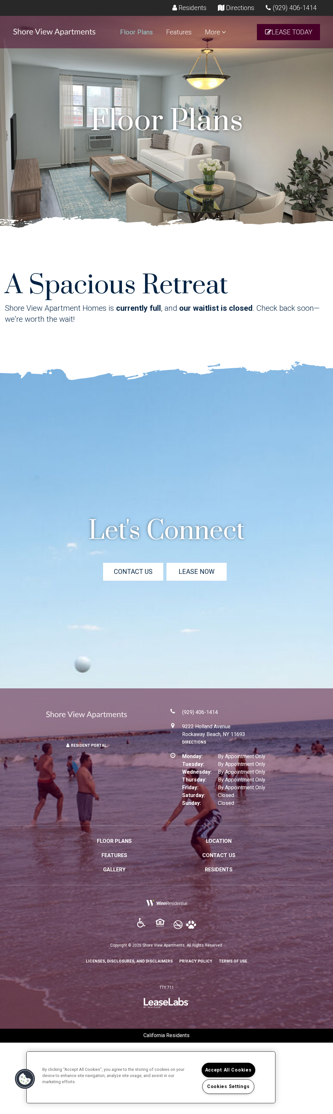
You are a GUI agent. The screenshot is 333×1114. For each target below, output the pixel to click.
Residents (219, 869)
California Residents (166, 1035)
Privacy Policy (195, 961)
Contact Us (133, 571)
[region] (151, 1077)
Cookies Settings (228, 1086)
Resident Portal (89, 745)
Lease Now (197, 571)
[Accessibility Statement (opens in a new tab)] (144, 925)
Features (179, 32)
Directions (194, 742)
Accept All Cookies (228, 1070)
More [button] (213, 32)
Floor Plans (136, 32)
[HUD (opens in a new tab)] (163, 925)
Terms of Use (233, 961)
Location (219, 841)
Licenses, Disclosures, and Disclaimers (129, 961)
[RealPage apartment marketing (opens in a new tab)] (166, 1005)
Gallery (114, 869)
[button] (288, 32)
